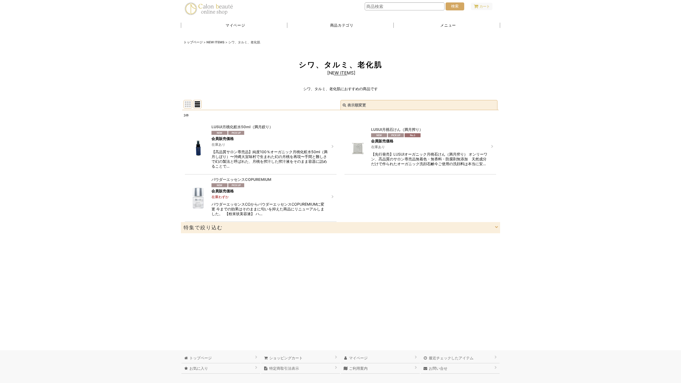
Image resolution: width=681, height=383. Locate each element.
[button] (447, 25)
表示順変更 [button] (356, 105)
